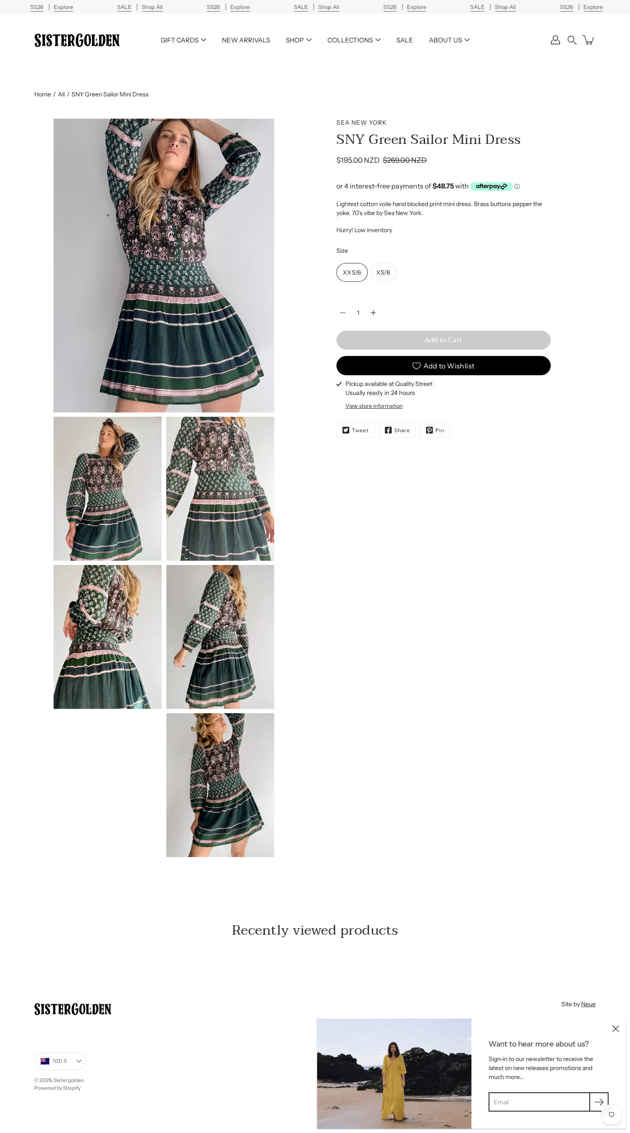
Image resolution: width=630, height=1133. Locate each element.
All (61, 94)
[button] (572, 40)
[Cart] (589, 40)
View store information (374, 406)
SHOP (295, 40)
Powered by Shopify (57, 1088)
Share (402, 430)
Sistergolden (69, 1080)
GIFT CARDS (179, 40)
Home (42, 94)
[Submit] (599, 1102)
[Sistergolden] (77, 39)
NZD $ (60, 1061)
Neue (588, 1004)
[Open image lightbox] (108, 491)
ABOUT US (445, 40)
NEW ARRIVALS (246, 40)
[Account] (555, 40)
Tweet (360, 430)
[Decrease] (342, 312)
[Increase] (373, 312)
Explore (63, 7)
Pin (439, 430)
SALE (404, 40)
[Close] (615, 1029)
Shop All (151, 7)
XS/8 (383, 272)
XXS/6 (352, 272)
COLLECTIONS (350, 40)
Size (342, 250)
